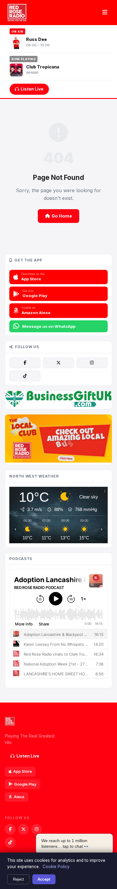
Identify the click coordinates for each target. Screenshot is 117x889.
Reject (18, 879)
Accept (44, 879)
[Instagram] (92, 362)
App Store (22, 771)
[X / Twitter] (58, 362)
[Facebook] (24, 362)
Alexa (19, 797)
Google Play (25, 784)
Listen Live (32, 89)
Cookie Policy (56, 866)
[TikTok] (24, 376)
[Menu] (105, 12)
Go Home (62, 215)
